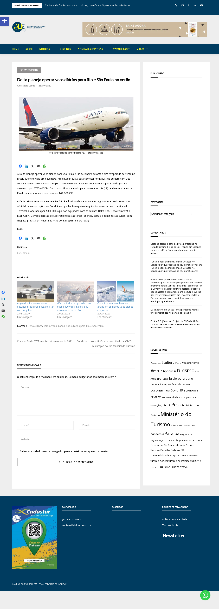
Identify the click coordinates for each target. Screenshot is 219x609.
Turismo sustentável (173, 467)
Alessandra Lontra (26, 85)
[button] (4, 21)
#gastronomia (190, 362)
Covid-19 (177, 390)
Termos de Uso (170, 525)
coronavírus (160, 390)
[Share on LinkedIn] (26, 166)
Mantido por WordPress (24, 584)
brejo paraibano (181, 378)
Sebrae (190, 445)
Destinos (65, 48)
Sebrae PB (177, 450)
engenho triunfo (191, 397)
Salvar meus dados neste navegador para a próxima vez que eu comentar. (64, 451)
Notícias (44, 48)
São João (174, 455)
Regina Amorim (183, 440)
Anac (197, 371)
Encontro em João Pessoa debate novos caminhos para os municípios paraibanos (175, 298)
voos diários (58, 325)
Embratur (178, 397)
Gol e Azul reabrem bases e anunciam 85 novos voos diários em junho (115, 307)
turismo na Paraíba (179, 460)
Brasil (165, 378)
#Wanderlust (121, 48)
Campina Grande (170, 384)
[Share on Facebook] (20, 166)
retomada (197, 440)
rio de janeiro (157, 445)
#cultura (167, 362)
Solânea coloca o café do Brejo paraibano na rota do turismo (176, 250)
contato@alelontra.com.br (76, 525)
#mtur (156, 370)
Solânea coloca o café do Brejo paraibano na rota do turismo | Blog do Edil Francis (174, 245)
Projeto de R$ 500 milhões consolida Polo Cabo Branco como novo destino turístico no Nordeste (175, 324)
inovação (156, 405)
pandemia (157, 434)
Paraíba (172, 433)
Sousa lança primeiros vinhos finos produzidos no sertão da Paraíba (175, 311)
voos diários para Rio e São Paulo (85, 325)
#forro (178, 363)
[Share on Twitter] (32, 166)
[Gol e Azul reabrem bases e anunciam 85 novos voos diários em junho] (115, 291)
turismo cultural (159, 460)
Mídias (140, 48)
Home (15, 48)
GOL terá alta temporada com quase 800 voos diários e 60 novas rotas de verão (74, 307)
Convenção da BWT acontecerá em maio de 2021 (45, 341)
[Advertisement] (176, 134)
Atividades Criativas (90, 48)
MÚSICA (174, 425)
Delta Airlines (35, 325)
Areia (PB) (156, 378)
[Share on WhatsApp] (45, 166)
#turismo (184, 370)
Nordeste (184, 425)
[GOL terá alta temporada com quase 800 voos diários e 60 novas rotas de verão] (75, 291)
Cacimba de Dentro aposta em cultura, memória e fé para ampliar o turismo (87, 5)
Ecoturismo (167, 397)
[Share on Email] (39, 166)
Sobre (29, 48)
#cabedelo (156, 363)
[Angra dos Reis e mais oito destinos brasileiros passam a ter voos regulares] (35, 291)
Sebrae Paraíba (160, 450)
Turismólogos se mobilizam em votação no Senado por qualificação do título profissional (174, 263)
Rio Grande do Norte (174, 445)
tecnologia (193, 455)
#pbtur (168, 371)
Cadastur (155, 384)
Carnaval (186, 384)
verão (47, 325)
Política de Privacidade (174, 519)
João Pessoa (173, 404)
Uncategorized (29, 70)
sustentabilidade (160, 455)
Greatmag (49, 584)
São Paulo (183, 455)
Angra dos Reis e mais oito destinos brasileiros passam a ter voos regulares (35, 307)
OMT (193, 425)
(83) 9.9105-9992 (71, 519)
